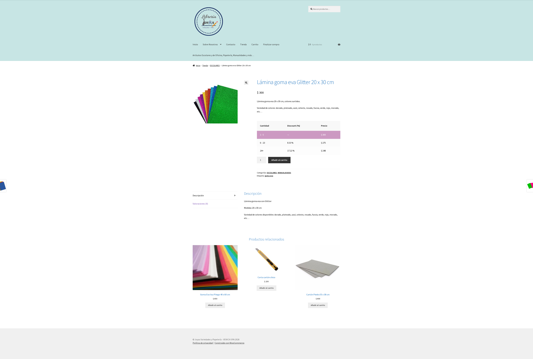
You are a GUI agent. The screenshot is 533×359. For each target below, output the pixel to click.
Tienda (243, 44)
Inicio (195, 44)
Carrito (255, 44)
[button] (246, 82)
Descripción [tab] (198, 195)
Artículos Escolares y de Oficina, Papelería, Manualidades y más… (223, 55)
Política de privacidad (203, 343)
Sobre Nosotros (210, 44)
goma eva (269, 176)
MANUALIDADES (284, 172)
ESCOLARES (215, 65)
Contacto (230, 44)
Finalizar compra (271, 44)
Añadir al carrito (279, 160)
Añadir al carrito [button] (215, 305)
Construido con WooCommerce (229, 343)
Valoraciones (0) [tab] (200, 203)
